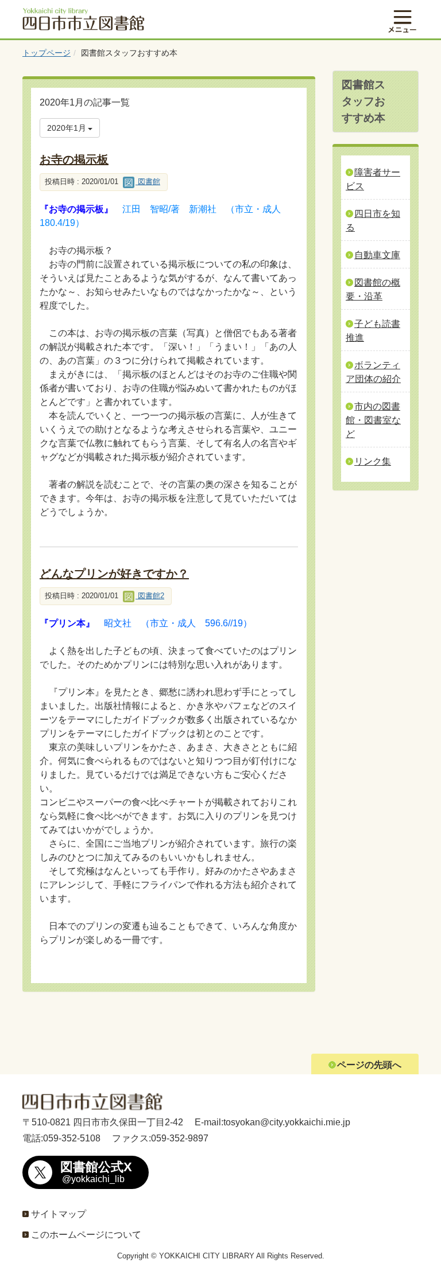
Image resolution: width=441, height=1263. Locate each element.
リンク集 (372, 461)
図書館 (148, 181)
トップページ (46, 52)
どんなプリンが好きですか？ (114, 573)
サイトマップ (58, 1214)
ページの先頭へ (369, 1065)
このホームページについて (86, 1234)
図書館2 (150, 595)
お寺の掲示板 (74, 159)
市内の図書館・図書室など (373, 420)
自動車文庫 (377, 255)
